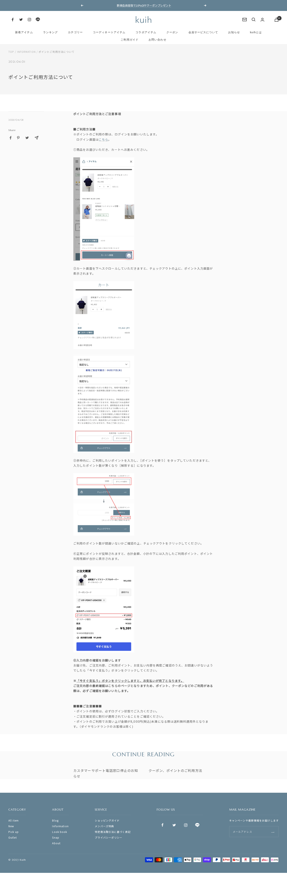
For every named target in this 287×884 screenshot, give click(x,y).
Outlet (12, 837)
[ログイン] (262, 19)
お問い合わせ (157, 39)
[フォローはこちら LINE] (38, 19)
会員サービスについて (203, 32)
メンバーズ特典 (104, 826)
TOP (11, 51)
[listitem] (11, 138)
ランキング (50, 32)
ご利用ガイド (129, 39)
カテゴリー (75, 32)
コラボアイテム (146, 32)
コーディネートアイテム (109, 32)
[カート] (276, 20)
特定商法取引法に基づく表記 (113, 832)
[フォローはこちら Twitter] (21, 19)
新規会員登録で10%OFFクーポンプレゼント (144, 5)
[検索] (253, 19)
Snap (55, 837)
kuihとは (256, 32)
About (56, 843)
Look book (59, 832)
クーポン (172, 32)
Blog (55, 820)
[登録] (272, 832)
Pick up (13, 832)
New (11, 826)
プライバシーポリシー (108, 837)
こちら (103, 139)
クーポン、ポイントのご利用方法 (175, 770)
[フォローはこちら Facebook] (12, 19)
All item (13, 820)
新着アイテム (24, 32)
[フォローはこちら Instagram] (29, 19)
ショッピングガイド (107, 820)
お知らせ (234, 32)
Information (26, 51)
